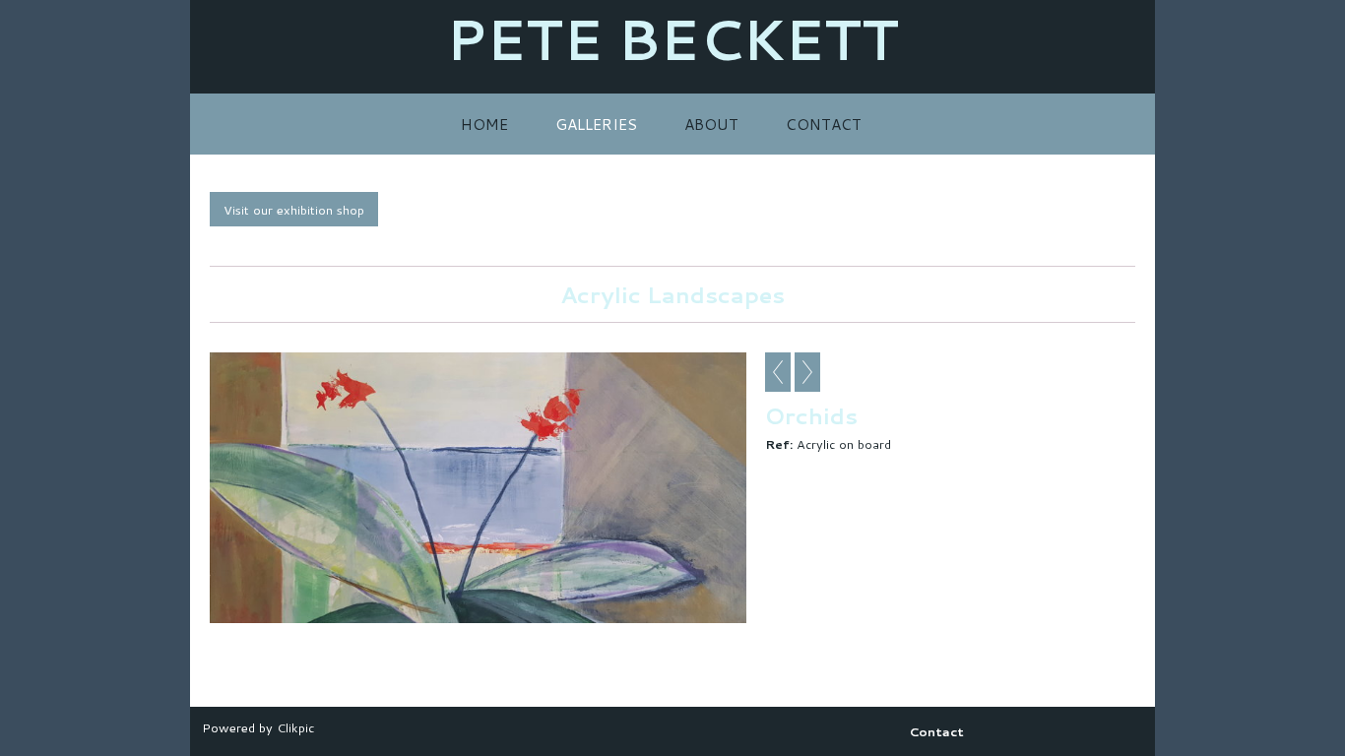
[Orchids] (478, 487)
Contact (824, 124)
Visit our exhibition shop (294, 210)
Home (484, 124)
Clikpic (295, 727)
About (711, 124)
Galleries (596, 124)
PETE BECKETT (672, 39)
